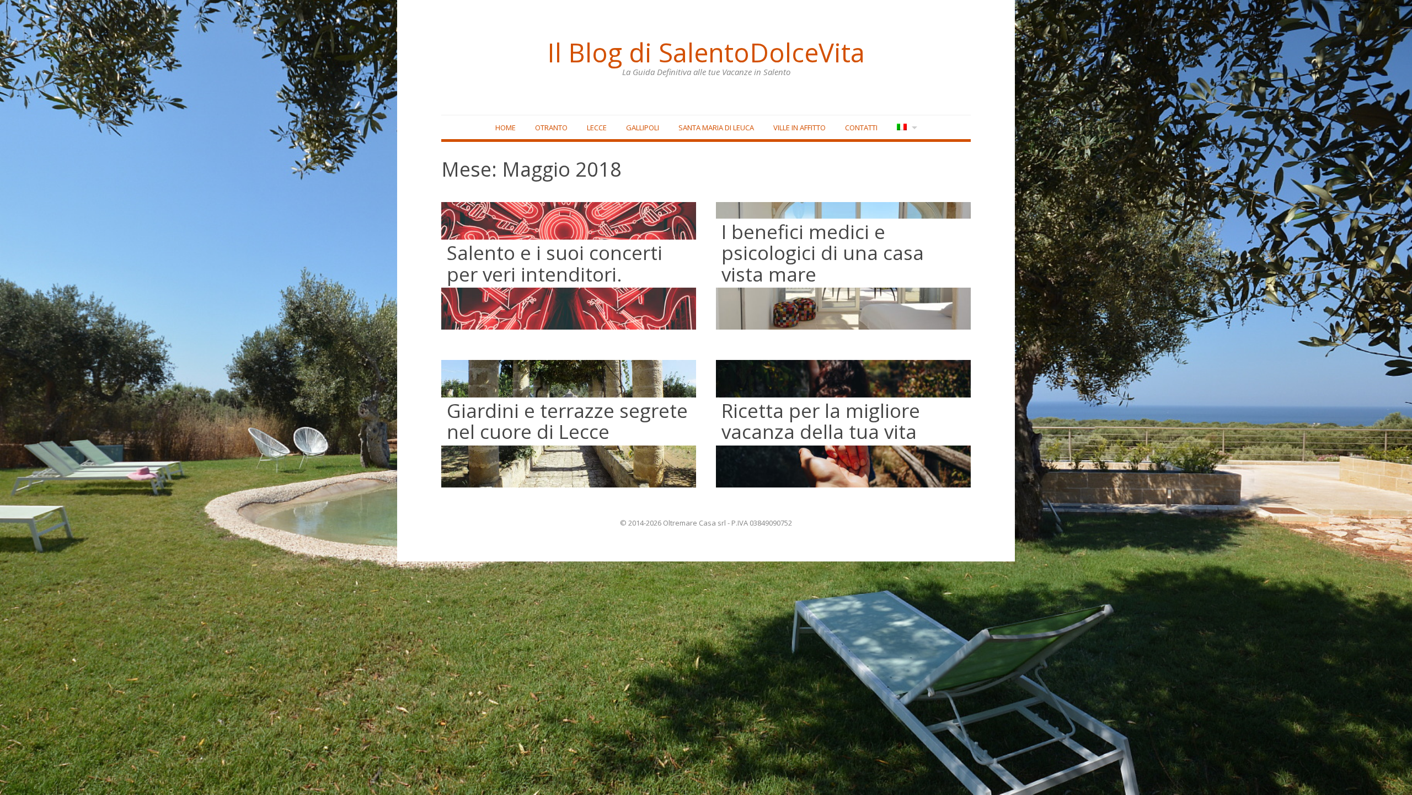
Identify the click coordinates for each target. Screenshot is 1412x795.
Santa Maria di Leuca (716, 127)
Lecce (597, 127)
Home (505, 127)
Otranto (551, 127)
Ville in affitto (799, 127)
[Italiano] (906, 128)
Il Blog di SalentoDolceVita (706, 52)
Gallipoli (642, 127)
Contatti (861, 127)
